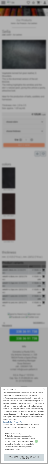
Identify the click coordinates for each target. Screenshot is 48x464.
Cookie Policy (8, 422)
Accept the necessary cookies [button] (24, 458)
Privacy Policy (19, 422)
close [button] (44, 389)
